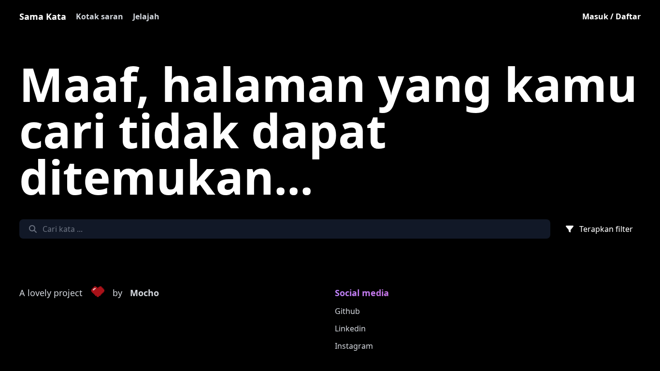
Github (347, 311)
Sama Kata (42, 16)
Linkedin (350, 328)
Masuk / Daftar (611, 16)
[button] (97, 293)
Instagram (354, 346)
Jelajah (146, 16)
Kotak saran (99, 16)
